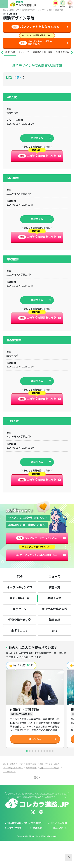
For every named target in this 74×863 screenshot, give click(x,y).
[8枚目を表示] (47, 751)
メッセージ (23, 52)
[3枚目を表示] (32, 751)
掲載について (60, 828)
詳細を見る (37, 138)
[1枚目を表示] (27, 751)
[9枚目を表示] (50, 751)
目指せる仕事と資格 (42, 52)
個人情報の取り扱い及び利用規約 (24, 823)
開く (19, 78)
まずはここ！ (19, 631)
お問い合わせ (14, 828)
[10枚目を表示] (53, 751)
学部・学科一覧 (20, 598)
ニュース (54, 576)
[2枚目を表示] (30, 751)
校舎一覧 (54, 587)
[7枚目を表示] (44, 751)
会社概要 (37, 828)
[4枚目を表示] (35, 751)
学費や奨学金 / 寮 (19, 620)
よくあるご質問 (58, 823)
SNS (54, 631)
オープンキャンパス (20, 587)
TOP (20, 576)
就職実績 (54, 620)
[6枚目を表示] (41, 751)
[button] (2, 52)
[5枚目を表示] (38, 751)
